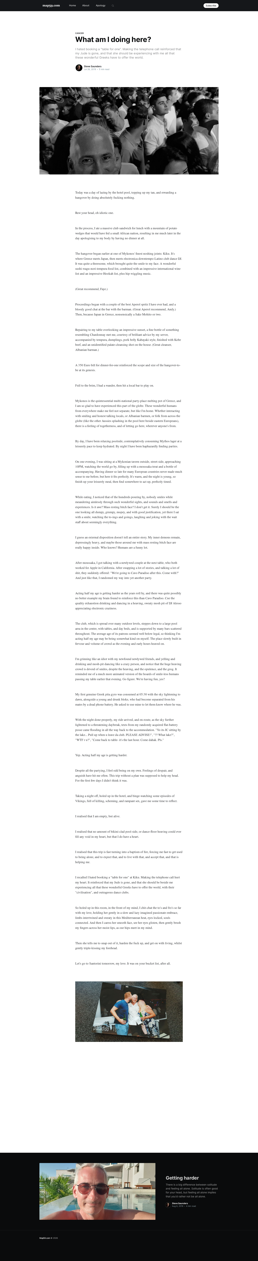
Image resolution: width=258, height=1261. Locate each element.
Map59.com (44, 1238)
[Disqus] (129, 1094)
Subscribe (211, 5)
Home (72, 5)
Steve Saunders (93, 66)
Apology (100, 5)
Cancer (79, 33)
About (85, 5)
